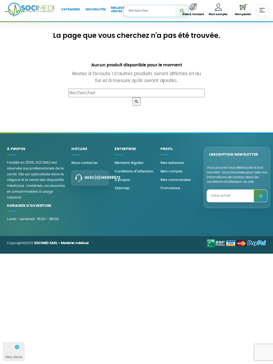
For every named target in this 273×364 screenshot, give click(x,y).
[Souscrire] (260, 196)
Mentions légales (129, 163)
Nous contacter (84, 163)
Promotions (170, 188)
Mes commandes (175, 180)
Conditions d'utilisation (134, 171)
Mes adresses (172, 163)
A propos (122, 180)
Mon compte (171, 171)
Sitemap (122, 188)
